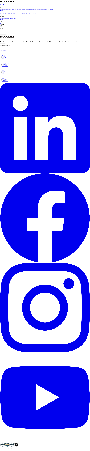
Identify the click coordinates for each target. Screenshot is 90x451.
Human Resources (26, 13)
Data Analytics (46, 9)
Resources (5, 22)
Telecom (34, 13)
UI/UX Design (51, 9)
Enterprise (19, 13)
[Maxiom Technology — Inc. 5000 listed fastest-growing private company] (16, 446)
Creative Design (4, 64)
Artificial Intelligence (5, 62)
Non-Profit (22, 13)
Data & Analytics (4, 65)
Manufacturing (37, 13)
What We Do (4, 56)
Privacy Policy (2, 449)
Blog (3, 58)
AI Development (6, 9)
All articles (2, 22)
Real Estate (31, 13)
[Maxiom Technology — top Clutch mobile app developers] (11, 446)
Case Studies (5, 18)
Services (1, 4)
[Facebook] (45, 262)
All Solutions (4, 78)
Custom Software (11, 9)
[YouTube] (45, 441)
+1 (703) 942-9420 (3, 50)
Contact (1, 23)
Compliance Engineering (33, 9)
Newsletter (8, 22)
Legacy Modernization (40, 9)
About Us (8, 18)
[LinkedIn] (45, 172)
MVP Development (17, 9)
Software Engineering (5, 63)
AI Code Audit (22, 9)
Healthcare (3, 13)
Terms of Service (7, 449)
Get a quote (2, 24)
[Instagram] (45, 352)
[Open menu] (1, 26)
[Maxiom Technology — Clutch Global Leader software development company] (2, 446)
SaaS (1, 13)
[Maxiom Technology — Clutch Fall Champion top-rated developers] (7, 446)
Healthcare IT (7, 13)
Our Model (2, 18)
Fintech (10, 13)
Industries (1, 10)
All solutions (2, 9)
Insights (1, 19)
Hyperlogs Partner (13, 18)
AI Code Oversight (27, 9)
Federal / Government (14, 13)
